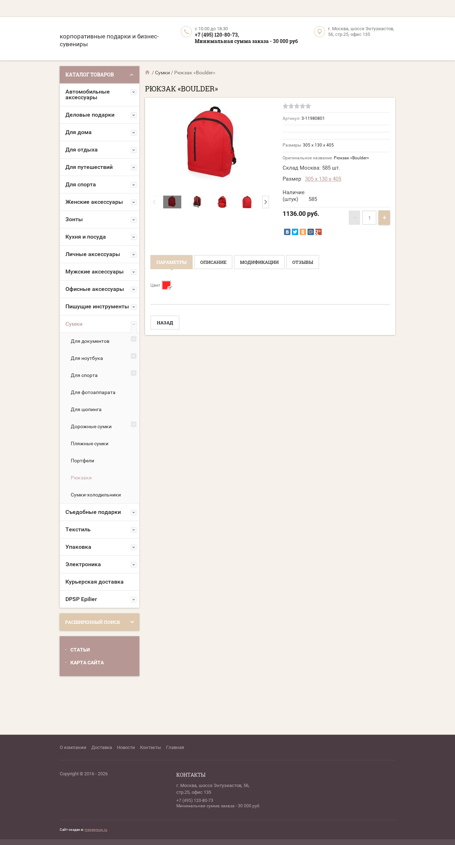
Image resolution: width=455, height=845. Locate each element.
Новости (126, 747)
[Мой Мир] (310, 232)
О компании (73, 747)
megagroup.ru (96, 829)
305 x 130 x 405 (323, 179)
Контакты (150, 747)
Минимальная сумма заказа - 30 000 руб (246, 41)
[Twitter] (295, 232)
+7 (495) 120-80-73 (194, 800)
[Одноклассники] (303, 232)
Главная (175, 747)
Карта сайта (87, 662)
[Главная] (148, 72)
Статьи (80, 650)
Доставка (101, 747)
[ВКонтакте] (287, 232)
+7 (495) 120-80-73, (217, 34)
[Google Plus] (318, 232)
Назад (165, 322)
